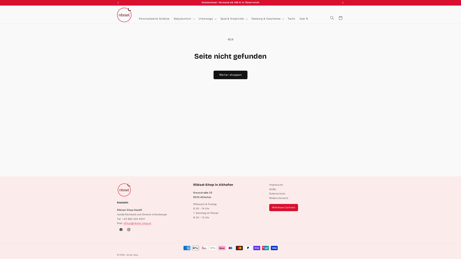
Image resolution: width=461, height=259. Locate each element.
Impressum (276, 185)
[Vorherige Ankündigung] (118, 2)
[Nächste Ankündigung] (343, 2)
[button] (184, 19)
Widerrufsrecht (278, 198)
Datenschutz (277, 194)
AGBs (272, 189)
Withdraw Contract (283, 207)
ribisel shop (132, 255)
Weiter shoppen (230, 74)
